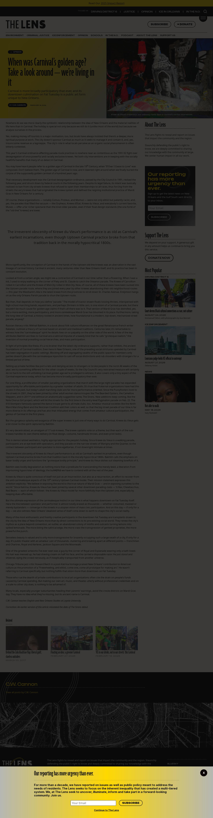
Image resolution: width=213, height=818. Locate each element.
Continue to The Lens (106, 810)
